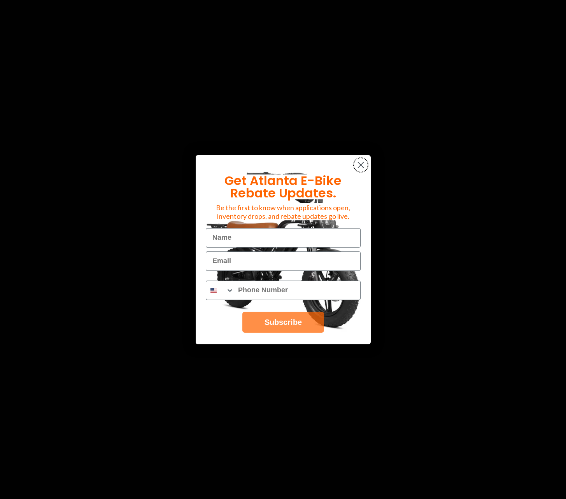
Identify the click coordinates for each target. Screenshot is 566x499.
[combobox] (220, 290)
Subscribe (283, 322)
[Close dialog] (361, 165)
